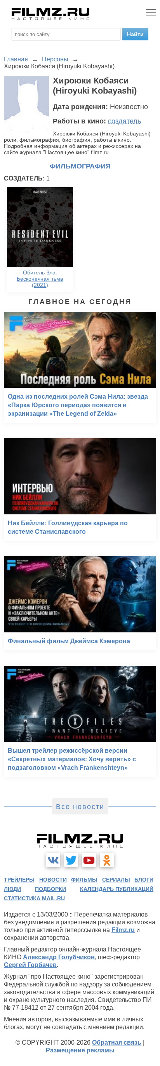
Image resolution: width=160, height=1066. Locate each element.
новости (53, 880)
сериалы (116, 880)
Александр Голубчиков (59, 957)
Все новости (80, 807)
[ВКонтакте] (53, 860)
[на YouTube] (89, 860)
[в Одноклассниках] (107, 860)
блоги (143, 880)
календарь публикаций (116, 889)
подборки (50, 889)
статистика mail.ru (34, 898)
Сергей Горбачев (30, 965)
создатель (124, 121)
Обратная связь (116, 1042)
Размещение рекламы (80, 1050)
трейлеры (19, 880)
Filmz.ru (123, 930)
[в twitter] (71, 860)
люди (12, 889)
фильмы (84, 880)
